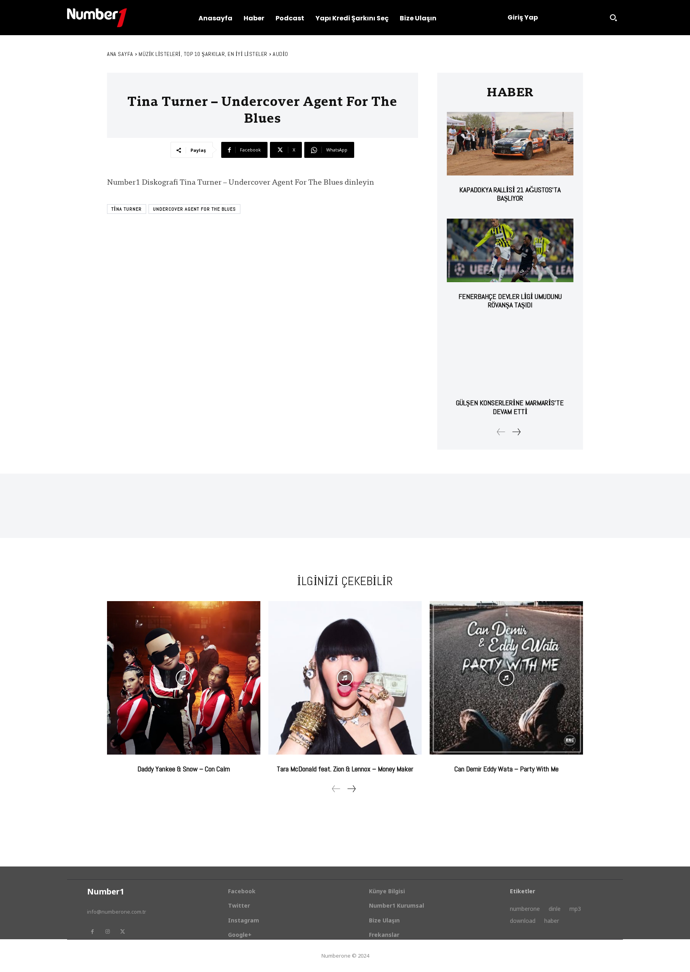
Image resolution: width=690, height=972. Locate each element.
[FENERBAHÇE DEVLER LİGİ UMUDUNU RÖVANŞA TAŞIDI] (510, 250)
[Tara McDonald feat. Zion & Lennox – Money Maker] (345, 678)
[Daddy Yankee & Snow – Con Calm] (183, 678)
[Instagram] (107, 931)
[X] (122, 931)
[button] (613, 17)
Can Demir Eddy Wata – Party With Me (506, 768)
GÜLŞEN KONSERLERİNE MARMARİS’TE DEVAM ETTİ (510, 407)
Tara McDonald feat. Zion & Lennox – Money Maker (345, 768)
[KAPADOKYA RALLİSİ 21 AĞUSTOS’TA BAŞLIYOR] (510, 143)
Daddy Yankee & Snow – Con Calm (183, 768)
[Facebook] (92, 931)
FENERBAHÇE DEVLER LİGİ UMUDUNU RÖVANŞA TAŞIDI (510, 301)
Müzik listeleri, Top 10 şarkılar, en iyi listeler (203, 54)
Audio (280, 54)
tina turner (126, 209)
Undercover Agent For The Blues (194, 209)
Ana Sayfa (120, 54)
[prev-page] (501, 432)
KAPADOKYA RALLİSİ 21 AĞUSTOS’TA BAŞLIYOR (510, 194)
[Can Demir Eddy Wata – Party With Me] (506, 678)
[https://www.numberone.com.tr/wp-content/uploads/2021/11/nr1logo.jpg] (97, 17)
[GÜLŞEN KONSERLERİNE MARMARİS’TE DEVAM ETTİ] (510, 357)
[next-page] (516, 432)
